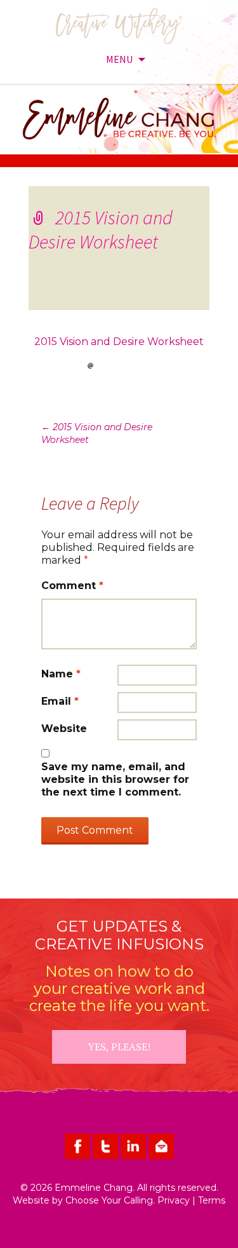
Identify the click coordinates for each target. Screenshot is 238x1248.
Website (64, 728)
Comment (72, 586)
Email (60, 701)
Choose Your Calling (109, 1200)
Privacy (173, 1200)
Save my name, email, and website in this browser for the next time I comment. (115, 779)
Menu (119, 59)
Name (61, 674)
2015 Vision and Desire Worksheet (119, 342)
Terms (211, 1200)
